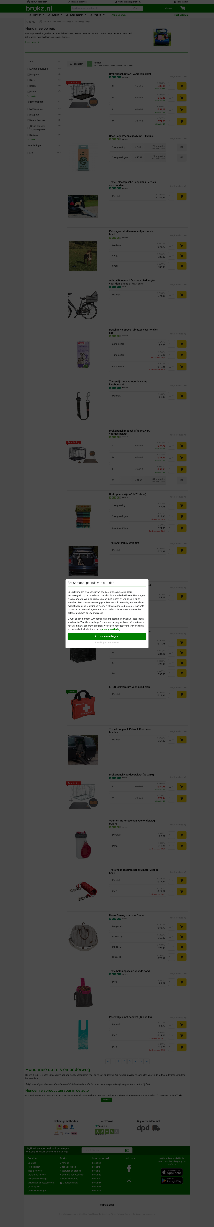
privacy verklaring (110, 629)
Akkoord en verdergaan (107, 636)
